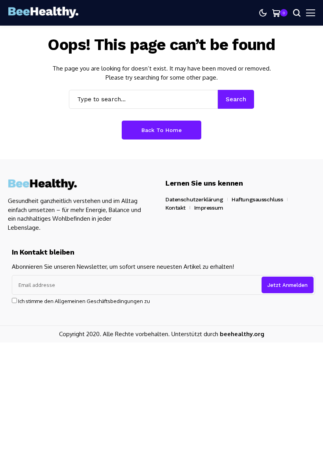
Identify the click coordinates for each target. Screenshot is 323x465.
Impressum (208, 208)
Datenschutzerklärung (194, 199)
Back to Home (161, 130)
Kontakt (175, 208)
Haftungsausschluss (257, 199)
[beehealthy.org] (43, 13)
